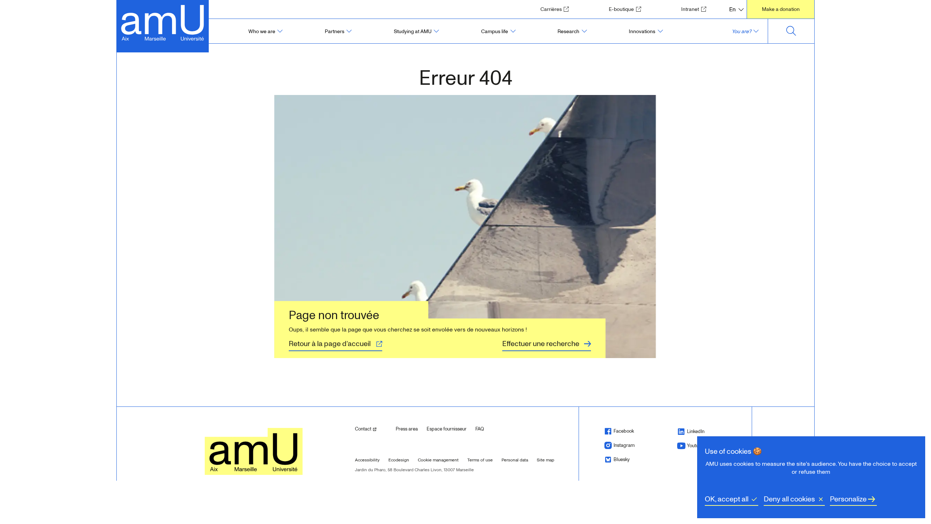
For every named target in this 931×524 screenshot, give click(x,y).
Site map (545, 460)
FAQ (479, 429)
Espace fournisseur (447, 429)
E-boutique (627, 9)
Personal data (515, 460)
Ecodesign (398, 460)
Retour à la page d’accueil (330, 344)
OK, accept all (726, 499)
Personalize (848, 499)
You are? (741, 31)
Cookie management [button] (438, 460)
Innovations (642, 31)
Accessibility (367, 460)
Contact (372, 428)
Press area (407, 429)
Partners (334, 31)
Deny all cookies (789, 499)
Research (568, 31)
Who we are (261, 31)
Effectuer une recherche (540, 344)
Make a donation (781, 9)
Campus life (494, 31)
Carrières (557, 9)
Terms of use (480, 460)
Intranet (696, 9)
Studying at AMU (413, 31)
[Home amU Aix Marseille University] (163, 22)
